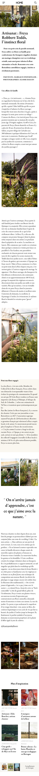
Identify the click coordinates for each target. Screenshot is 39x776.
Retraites (24, 744)
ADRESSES (6, 744)
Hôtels (31, 741)
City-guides (13, 744)
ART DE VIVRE (7, 708)
